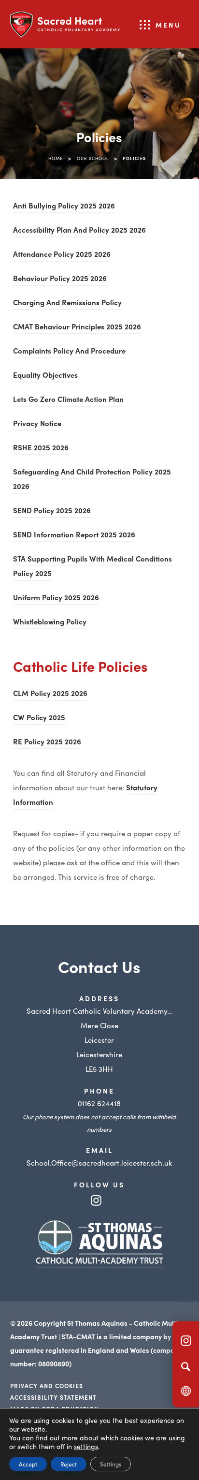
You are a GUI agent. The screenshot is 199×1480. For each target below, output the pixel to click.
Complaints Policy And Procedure (69, 351)
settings (86, 1446)
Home (55, 158)
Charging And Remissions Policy (67, 303)
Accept (28, 1464)
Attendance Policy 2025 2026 (62, 255)
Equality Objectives (45, 376)
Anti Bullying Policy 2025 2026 (64, 206)
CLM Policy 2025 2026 (50, 694)
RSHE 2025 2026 (41, 448)
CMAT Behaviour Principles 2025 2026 (77, 327)
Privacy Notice (37, 424)
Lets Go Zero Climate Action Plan (68, 400)
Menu (168, 25)
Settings (110, 1464)
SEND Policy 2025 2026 (52, 511)
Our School (93, 158)
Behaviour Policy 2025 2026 (60, 279)
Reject (68, 1464)
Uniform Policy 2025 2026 (56, 598)
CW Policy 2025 (39, 718)
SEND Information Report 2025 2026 (74, 535)
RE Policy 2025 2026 (47, 742)
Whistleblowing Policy (49, 622)
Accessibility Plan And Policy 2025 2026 (79, 230)
